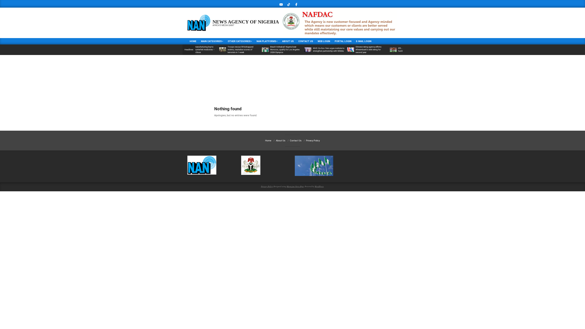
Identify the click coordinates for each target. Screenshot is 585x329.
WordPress (319, 186)
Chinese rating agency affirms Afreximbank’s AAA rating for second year (355, 49)
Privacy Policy (267, 186)
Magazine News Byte (295, 186)
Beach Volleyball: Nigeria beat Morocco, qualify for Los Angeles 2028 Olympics (271, 49)
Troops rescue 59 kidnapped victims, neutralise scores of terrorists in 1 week (227, 49)
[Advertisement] (292, 78)
